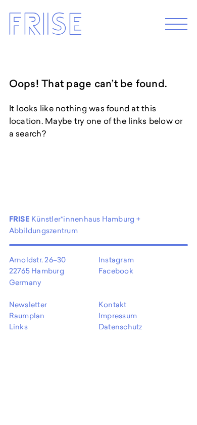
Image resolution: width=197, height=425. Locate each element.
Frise (45, 27)
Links (18, 326)
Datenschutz (120, 326)
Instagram (116, 259)
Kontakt (112, 304)
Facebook (115, 270)
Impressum (117, 315)
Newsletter (28, 304)
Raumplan (27, 315)
